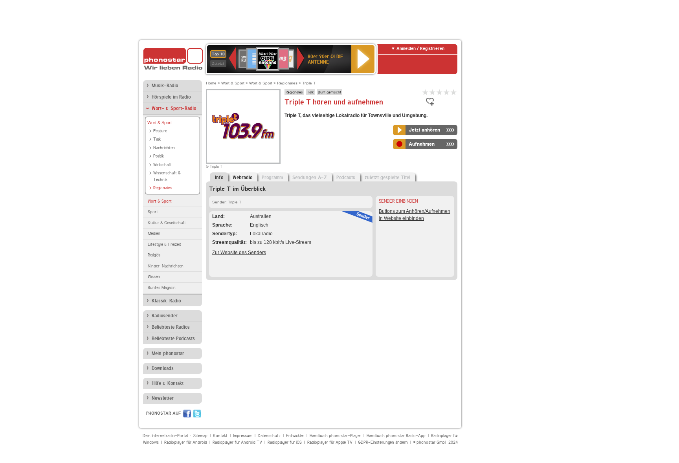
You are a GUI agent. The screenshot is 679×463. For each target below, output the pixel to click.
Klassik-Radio (166, 301)
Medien (154, 233)
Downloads (163, 368)
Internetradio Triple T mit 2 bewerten (432, 92)
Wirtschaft (162, 164)
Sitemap (200, 435)
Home (211, 83)
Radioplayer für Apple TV (329, 442)
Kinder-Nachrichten (166, 266)
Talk (157, 139)
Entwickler (295, 435)
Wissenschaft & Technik (167, 176)
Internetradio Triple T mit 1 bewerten (425, 92)
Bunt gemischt (329, 92)
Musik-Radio (165, 85)
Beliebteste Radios (171, 327)
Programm (272, 177)
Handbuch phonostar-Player (335, 435)
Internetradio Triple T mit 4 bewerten (446, 92)
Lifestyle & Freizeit (164, 244)
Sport (153, 211)
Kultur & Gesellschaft (167, 222)
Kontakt (220, 435)
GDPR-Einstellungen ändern (383, 442)
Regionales (162, 187)
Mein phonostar (168, 353)
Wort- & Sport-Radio (174, 108)
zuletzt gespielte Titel (387, 177)
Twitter (197, 413)
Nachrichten (164, 147)
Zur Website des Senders (239, 252)
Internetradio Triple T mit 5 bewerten (453, 92)
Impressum (242, 435)
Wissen (154, 276)
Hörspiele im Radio (171, 97)
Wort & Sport (159, 122)
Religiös (154, 255)
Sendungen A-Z (309, 177)
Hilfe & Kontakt (168, 383)
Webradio (242, 177)
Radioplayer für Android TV (237, 442)
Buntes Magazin (162, 287)
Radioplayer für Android (185, 442)
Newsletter (163, 398)
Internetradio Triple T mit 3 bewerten (439, 92)
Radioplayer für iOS (285, 442)
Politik (158, 156)
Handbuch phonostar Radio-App (396, 435)
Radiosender (165, 315)
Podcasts (345, 177)
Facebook (187, 413)
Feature (160, 131)
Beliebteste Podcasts (173, 338)
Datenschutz (269, 435)
